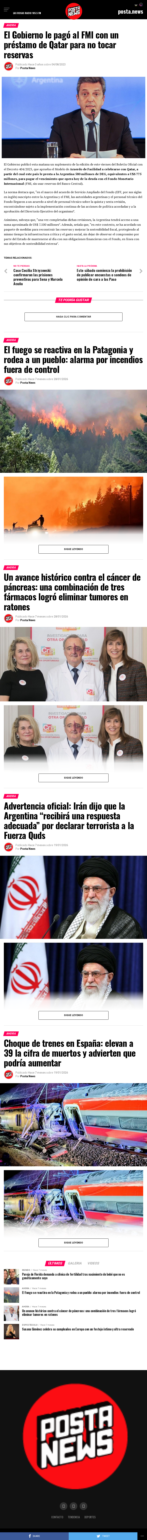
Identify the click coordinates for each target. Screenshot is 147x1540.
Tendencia (74, 1517)
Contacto (57, 1517)
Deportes (90, 1517)
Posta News (27, 68)
